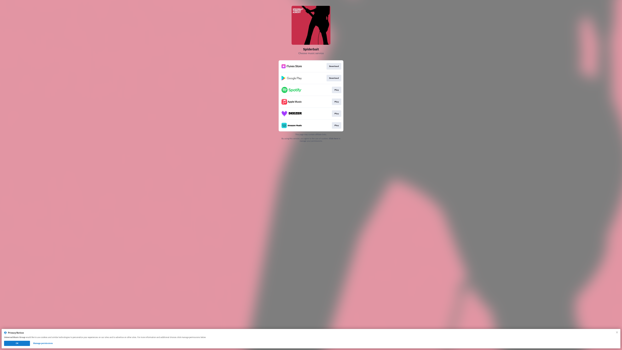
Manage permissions (43, 343)
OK (17, 343)
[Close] (617, 332)
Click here (333, 138)
